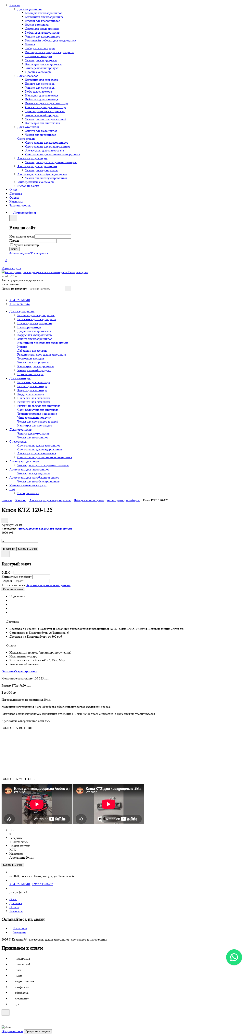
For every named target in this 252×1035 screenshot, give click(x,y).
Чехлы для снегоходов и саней (45, 119)
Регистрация (39, 253)
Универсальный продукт (41, 68)
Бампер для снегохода (40, 83)
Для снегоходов (27, 76)
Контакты (16, 201)
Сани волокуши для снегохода (45, 107)
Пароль (14, 240)
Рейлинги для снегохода (41, 99)
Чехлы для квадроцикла (41, 60)
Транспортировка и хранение (45, 111)
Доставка (15, 193)
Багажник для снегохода (41, 80)
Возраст (7, 581)
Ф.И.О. (7, 572)
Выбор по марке (28, 186)
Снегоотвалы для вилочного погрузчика (52, 154)
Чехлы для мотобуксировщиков (46, 178)
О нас (13, 190)
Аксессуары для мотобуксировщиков (42, 174)
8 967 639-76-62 (19, 304)
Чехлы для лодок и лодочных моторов (51, 162)
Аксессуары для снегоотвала (44, 150)
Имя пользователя (21, 236)
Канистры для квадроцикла (43, 64)
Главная (7, 500)
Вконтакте (20, 928)
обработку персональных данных (48, 585)
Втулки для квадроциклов (42, 21)
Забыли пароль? (20, 253)
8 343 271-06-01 (19, 300)
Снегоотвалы (26, 138)
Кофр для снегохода (38, 91)
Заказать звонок (20, 205)
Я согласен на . (38, 585)
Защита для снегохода (40, 87)
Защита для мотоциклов (41, 131)
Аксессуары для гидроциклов (37, 166)
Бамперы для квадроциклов (43, 13)
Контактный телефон (17, 576)
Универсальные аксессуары (35, 182)
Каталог (14, 5)
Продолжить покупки (37, 1031)
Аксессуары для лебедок (123, 500)
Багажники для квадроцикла (44, 17)
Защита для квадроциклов (42, 36)
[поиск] (68, 288)
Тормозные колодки (38, 56)
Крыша (30, 44)
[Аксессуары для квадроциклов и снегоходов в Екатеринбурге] (45, 272)
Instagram (19, 932)
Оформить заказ (12, 1031)
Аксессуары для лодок (32, 158)
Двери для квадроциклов (42, 28)
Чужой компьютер (26, 245)
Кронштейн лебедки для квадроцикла (50, 40)
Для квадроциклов (29, 9)
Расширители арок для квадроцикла (49, 52)
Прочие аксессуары (38, 72)
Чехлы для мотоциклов (40, 135)
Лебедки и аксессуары (40, 48)
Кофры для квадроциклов (42, 32)
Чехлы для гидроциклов (41, 170)
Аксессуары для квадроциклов (50, 500)
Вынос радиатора (37, 25)
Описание (8, 671)
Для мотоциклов (28, 127)
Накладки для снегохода (41, 95)
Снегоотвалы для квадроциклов (46, 142)
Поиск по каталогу (14, 289)
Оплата (14, 197)
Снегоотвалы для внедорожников (47, 146)
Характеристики (26, 671)
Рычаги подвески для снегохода (46, 103)
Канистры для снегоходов (42, 123)
